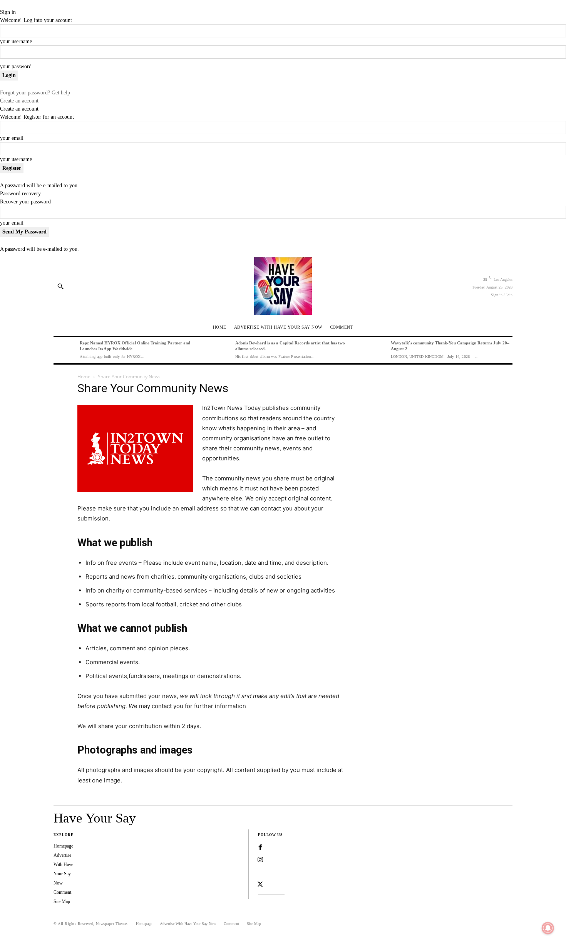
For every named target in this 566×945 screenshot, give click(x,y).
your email (11, 138)
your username (16, 41)
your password (16, 66)
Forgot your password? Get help (35, 93)
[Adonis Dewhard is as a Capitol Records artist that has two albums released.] (220, 350)
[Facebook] (260, 847)
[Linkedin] (260, 872)
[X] (260, 884)
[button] (60, 286)
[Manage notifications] (548, 928)
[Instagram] (260, 860)
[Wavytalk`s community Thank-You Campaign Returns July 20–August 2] (376, 350)
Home (83, 376)
